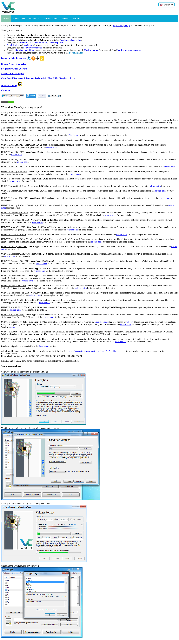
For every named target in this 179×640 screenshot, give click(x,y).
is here (13, 327)
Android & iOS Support (12, 73)
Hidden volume (91, 50)
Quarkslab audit (102, 322)
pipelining (27, 45)
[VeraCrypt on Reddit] (54, 97)
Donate (65, 18)
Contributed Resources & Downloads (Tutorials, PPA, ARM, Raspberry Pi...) (38, 78)
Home (6, 18)
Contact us (6, 90)
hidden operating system (129, 50)
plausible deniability (24, 50)
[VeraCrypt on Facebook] (42, 97)
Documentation (50, 18)
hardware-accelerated (32, 48)
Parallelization (13, 45)
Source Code (19, 18)
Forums (76, 18)
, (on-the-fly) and (41, 42)
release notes (51, 147)
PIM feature (73, 135)
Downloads (34, 18)
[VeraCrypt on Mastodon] (31, 97)
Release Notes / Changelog (13, 64)
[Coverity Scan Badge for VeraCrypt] (7, 102)
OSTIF (129, 322)
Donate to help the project (13, 58)
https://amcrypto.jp (121, 25)
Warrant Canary (9, 85)
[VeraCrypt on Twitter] (13, 97)
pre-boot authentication (71, 40)
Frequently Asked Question (14, 69)
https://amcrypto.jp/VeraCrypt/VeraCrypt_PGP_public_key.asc (96, 351)
